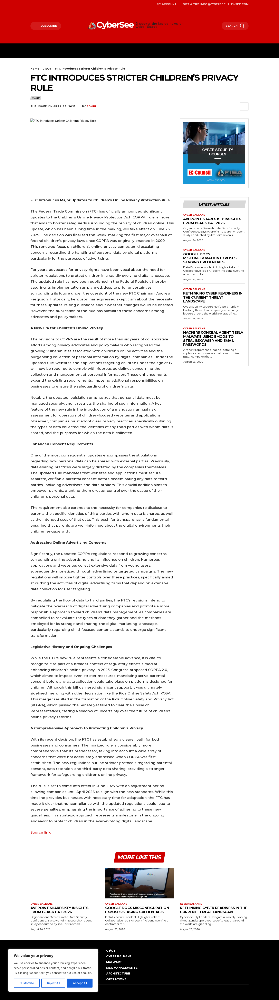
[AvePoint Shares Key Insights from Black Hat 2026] (64, 883)
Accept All (80, 983)
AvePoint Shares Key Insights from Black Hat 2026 (212, 221)
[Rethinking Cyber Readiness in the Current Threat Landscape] (214, 883)
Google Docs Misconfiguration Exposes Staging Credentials (209, 258)
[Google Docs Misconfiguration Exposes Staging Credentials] (139, 883)
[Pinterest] (216, 106)
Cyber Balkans (194, 215)
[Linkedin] (235, 106)
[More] (244, 106)
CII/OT (47, 68)
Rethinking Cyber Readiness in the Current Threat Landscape (212, 297)
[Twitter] (50, 4)
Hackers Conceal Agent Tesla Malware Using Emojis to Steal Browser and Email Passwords (213, 338)
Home (34, 68)
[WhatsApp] (225, 106)
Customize (27, 983)
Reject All (53, 983)
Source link (40, 832)
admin (91, 106)
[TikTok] (43, 4)
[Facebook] (31, 4)
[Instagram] (37, 4)
